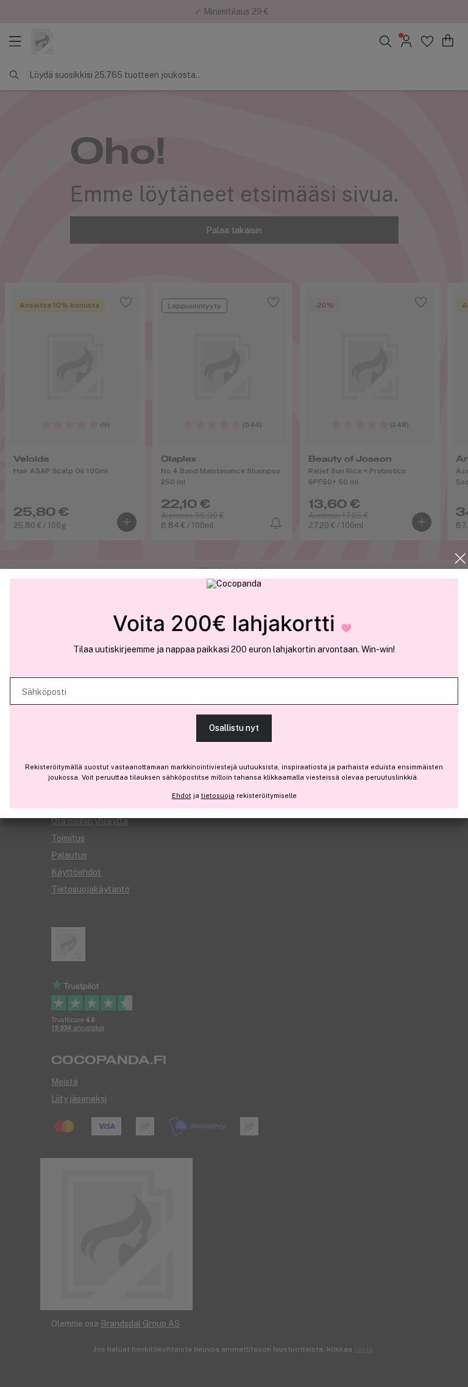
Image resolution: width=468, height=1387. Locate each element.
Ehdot (181, 795)
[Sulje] (460, 558)
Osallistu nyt (234, 728)
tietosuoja (218, 795)
